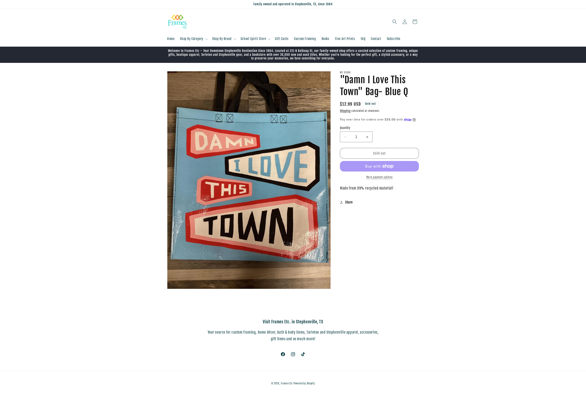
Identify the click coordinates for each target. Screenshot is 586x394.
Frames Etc (287, 383)
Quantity (345, 128)
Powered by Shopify (304, 383)
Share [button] (349, 202)
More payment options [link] (379, 177)
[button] (193, 39)
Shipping (345, 111)
